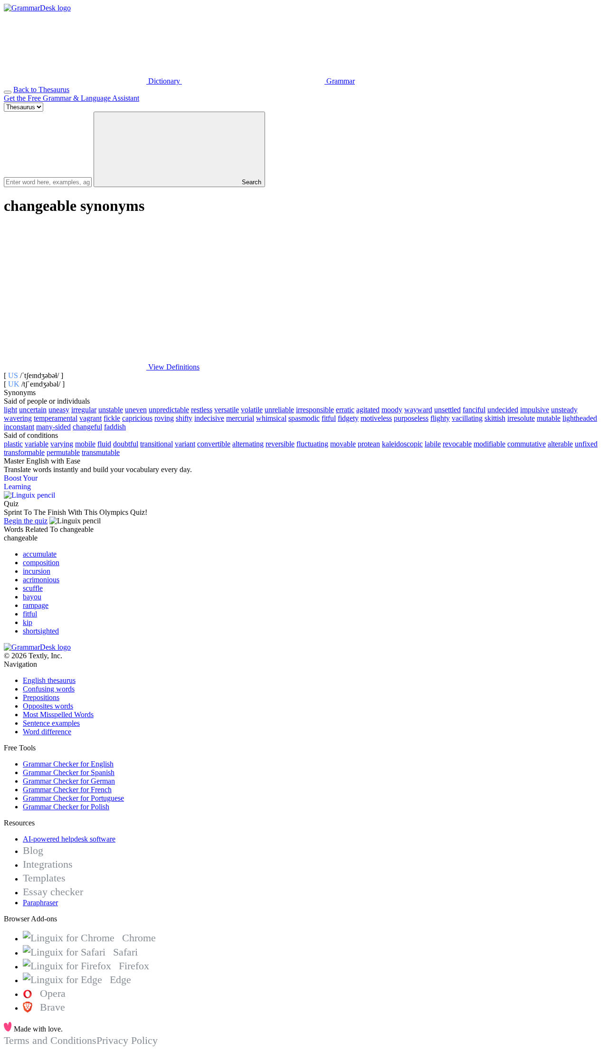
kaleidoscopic (402, 444)
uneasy (58, 410)
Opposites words (48, 706)
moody (391, 410)
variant (185, 444)
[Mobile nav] (7, 92)
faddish (115, 427)
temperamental (55, 418)
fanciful (474, 410)
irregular (83, 410)
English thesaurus (49, 680)
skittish (494, 418)
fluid (104, 444)
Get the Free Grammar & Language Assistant (71, 98)
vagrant (90, 418)
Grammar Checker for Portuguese (73, 798)
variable (36, 444)
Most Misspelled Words (58, 714)
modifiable (489, 444)
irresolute (521, 418)
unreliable (279, 410)
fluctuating (312, 444)
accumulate (40, 554)
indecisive (209, 418)
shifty (184, 418)
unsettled (447, 410)
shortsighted (41, 631)
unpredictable (169, 410)
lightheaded (579, 418)
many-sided (53, 427)
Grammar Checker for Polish (66, 807)
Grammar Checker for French (67, 790)
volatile (252, 410)
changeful (87, 427)
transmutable (101, 452)
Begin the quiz (26, 521)
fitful (329, 418)
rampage (35, 605)
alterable (560, 444)
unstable (110, 410)
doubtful (125, 444)
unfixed (586, 444)
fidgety (348, 418)
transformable (24, 452)
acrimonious (41, 580)
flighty (440, 418)
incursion (36, 571)
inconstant (19, 427)
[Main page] (37, 8)
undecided (502, 410)
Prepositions (41, 697)
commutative (526, 444)
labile (433, 444)
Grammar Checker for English (68, 764)
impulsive (534, 410)
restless (201, 410)
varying (61, 444)
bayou (32, 597)
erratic (345, 410)
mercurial (240, 418)
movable (343, 444)
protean (369, 444)
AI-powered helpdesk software (69, 839)
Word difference (47, 732)
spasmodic (304, 418)
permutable (63, 452)
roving (164, 418)
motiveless (376, 418)
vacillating (467, 418)
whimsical (271, 418)
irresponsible (315, 410)
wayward (418, 410)
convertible (213, 444)
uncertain (33, 410)
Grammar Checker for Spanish (68, 772)
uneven (136, 410)
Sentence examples (51, 723)
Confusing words (49, 689)
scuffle (33, 588)
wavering (18, 418)
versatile (226, 410)
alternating (248, 444)
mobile (85, 444)
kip (27, 622)
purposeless (411, 418)
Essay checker (53, 892)
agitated (368, 410)
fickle (112, 418)
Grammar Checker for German (69, 781)
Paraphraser (40, 903)
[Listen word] (75, 294)
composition (41, 563)
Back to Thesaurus (41, 89)
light (10, 410)
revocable (457, 444)
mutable (548, 418)
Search (250, 182)
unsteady (564, 410)
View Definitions (173, 367)
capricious (137, 418)
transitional (156, 444)
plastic (13, 444)
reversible (280, 444)
